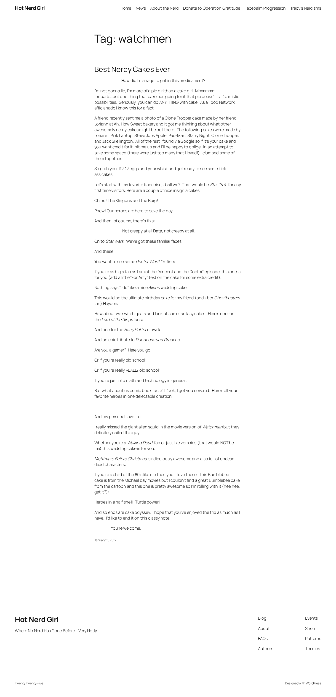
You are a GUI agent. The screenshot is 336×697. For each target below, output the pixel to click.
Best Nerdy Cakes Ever (132, 69)
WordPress (313, 683)
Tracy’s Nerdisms (305, 8)
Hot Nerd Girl (30, 8)
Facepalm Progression (265, 8)
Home (125, 8)
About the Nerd (164, 8)
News (141, 8)
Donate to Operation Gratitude (211, 8)
